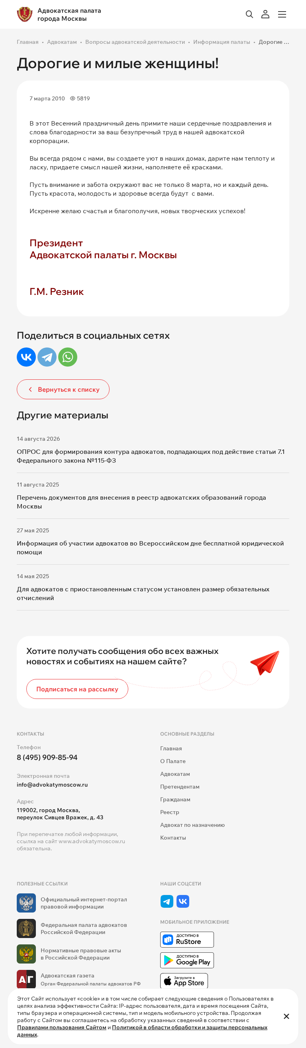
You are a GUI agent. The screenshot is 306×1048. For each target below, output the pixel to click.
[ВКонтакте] (26, 357)
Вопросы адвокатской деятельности (135, 41)
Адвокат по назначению (192, 824)
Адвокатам (62, 41)
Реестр (169, 812)
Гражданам (175, 799)
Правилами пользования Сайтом (61, 1027)
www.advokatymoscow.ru (92, 841)
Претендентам (180, 786)
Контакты (173, 837)
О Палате (173, 761)
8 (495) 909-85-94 (47, 757)
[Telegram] (47, 357)
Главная (28, 41)
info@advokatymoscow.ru (52, 784)
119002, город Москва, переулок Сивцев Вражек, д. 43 (60, 814)
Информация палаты (221, 41)
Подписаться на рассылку (77, 689)
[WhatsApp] (67, 357)
